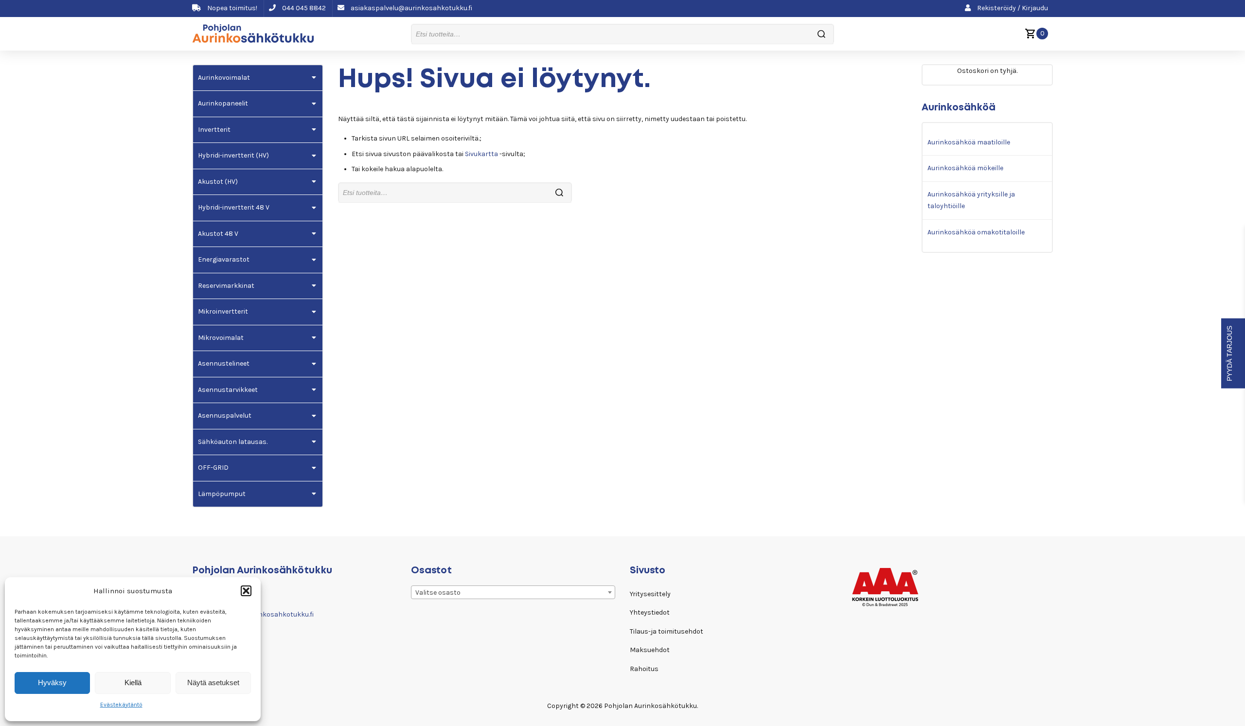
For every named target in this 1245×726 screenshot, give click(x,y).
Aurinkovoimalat (224, 77)
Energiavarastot (223, 259)
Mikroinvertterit (223, 311)
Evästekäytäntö (121, 704)
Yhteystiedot (650, 612)
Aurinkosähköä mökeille (965, 168)
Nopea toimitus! (231, 8)
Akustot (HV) (218, 181)
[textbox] (513, 593)
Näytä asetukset (213, 682)
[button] (246, 591)
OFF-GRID (213, 467)
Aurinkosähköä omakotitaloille (976, 232)
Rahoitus (644, 669)
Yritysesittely (650, 594)
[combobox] (513, 592)
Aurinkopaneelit (223, 103)
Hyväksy (52, 682)
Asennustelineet (223, 363)
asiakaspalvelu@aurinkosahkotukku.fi (410, 8)
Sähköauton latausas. (232, 442)
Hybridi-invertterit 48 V (233, 207)
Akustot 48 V (218, 234)
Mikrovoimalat (221, 338)
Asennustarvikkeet (228, 390)
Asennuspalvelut (224, 415)
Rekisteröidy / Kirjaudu (1012, 8)
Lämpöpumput (222, 494)
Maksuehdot (650, 650)
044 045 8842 (303, 8)
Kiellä (133, 682)
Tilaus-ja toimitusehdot (666, 631)
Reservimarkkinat (226, 286)
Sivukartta (481, 154)
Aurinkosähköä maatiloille (968, 142)
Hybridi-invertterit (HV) (233, 155)
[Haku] (821, 34)
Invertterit (214, 129)
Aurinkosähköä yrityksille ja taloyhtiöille (971, 200)
